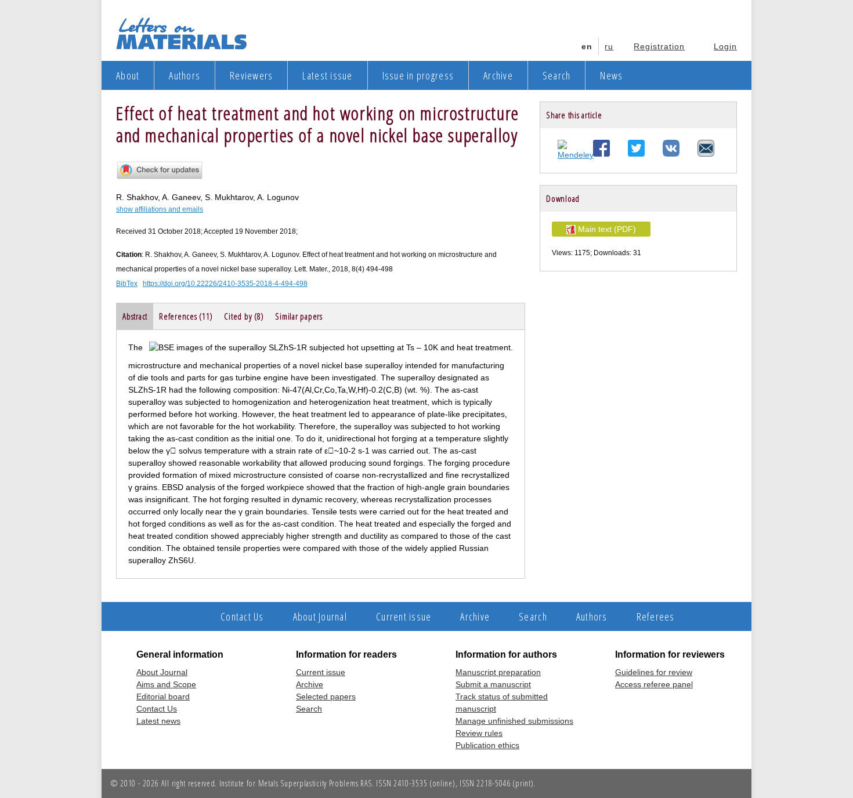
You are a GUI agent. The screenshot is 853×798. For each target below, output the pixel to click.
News (611, 75)
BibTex (127, 284)
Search (557, 75)
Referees (656, 616)
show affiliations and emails (159, 209)
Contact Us (242, 616)
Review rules (479, 733)
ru (609, 46)
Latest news (158, 721)
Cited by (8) (243, 316)
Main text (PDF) (606, 229)
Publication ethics (487, 745)
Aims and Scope (166, 684)
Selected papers (326, 696)
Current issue (403, 616)
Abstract (134, 316)
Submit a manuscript (493, 684)
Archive (498, 75)
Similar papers (299, 316)
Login (725, 46)
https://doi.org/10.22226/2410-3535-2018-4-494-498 (225, 284)
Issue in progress (418, 75)
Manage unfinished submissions (514, 721)
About (127, 75)
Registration (659, 46)
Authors (184, 75)
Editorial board (163, 696)
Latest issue (327, 75)
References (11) (185, 316)
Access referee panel (654, 684)
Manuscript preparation (498, 672)
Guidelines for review (653, 672)
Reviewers (251, 75)
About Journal (320, 616)
